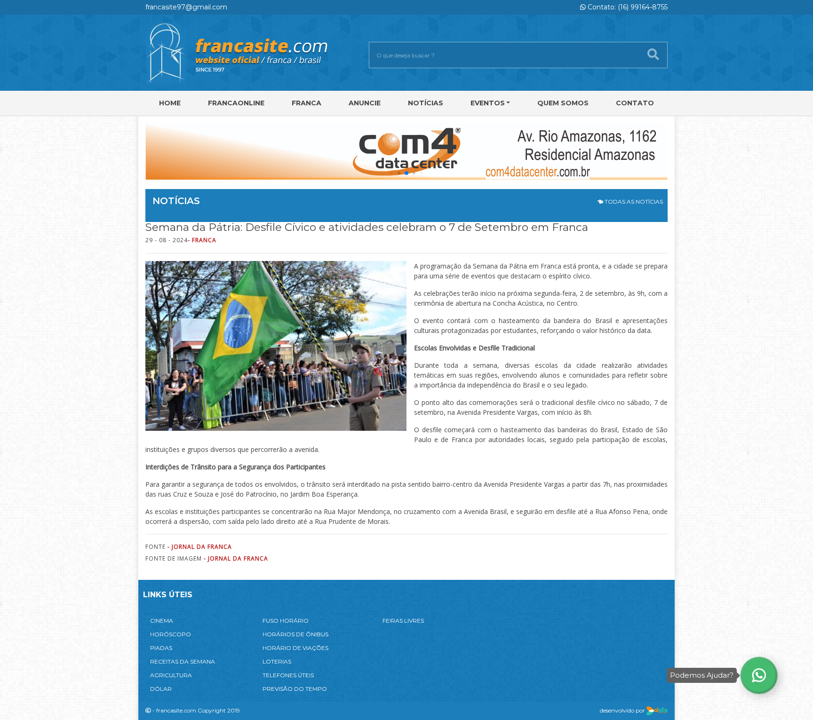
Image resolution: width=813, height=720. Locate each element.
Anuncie (365, 103)
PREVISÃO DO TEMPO (295, 688)
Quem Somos (563, 103)
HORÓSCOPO (170, 634)
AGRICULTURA (171, 675)
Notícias (425, 103)
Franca (306, 103)
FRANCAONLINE (236, 103)
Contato (635, 103)
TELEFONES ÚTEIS (288, 675)
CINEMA (161, 620)
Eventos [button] (487, 103)
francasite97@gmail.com (186, 7)
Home (170, 103)
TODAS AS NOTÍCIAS (633, 201)
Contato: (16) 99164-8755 (627, 7)
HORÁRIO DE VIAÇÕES (295, 647)
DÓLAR (161, 688)
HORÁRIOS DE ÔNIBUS (295, 634)
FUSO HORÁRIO (286, 620)
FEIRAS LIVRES (403, 620)
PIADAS (161, 647)
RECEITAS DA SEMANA (182, 661)
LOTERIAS (277, 661)
